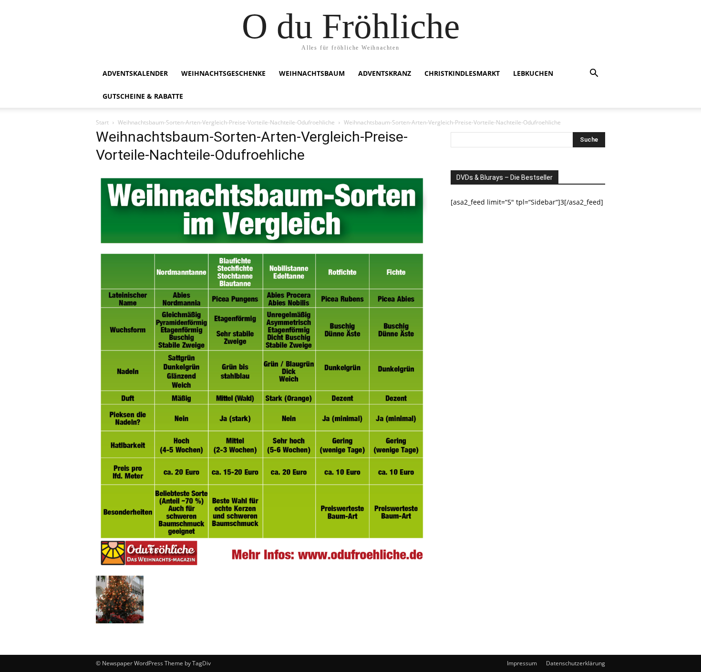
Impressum (522, 663)
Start (102, 122)
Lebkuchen (533, 73)
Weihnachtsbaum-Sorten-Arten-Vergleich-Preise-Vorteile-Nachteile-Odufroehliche (226, 122)
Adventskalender (135, 73)
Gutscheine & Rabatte (143, 96)
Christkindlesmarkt (462, 73)
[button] (593, 74)
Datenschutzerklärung (575, 663)
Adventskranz (384, 73)
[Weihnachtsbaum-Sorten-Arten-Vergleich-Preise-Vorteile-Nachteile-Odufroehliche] (262, 566)
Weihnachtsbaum (312, 73)
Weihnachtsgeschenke (223, 73)
